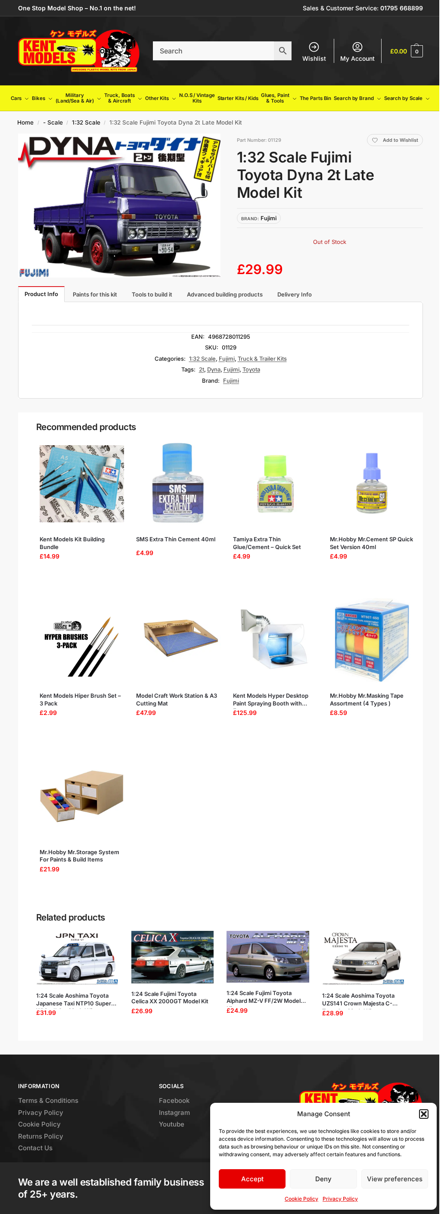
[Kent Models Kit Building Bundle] (82, 483)
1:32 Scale (86, 122)
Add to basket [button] (79, 578)
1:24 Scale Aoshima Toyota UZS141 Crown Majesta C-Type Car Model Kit (358, 999)
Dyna (213, 369)
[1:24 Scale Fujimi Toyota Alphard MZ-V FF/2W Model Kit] (268, 957)
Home (25, 122)
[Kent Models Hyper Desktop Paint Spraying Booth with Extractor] (275, 640)
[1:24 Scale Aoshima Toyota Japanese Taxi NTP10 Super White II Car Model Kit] (77, 958)
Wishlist (314, 58)
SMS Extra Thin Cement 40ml (175, 539)
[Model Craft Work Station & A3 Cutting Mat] (178, 640)
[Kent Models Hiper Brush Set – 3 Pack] (82, 640)
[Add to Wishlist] (110, 449)
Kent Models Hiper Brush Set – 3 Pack (80, 699)
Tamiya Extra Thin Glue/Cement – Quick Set (267, 543)
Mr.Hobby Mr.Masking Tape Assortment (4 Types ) (367, 699)
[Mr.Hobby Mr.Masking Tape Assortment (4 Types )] (372, 640)
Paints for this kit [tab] (95, 294)
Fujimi (227, 358)
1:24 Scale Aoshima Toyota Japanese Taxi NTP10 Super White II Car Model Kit (73, 999)
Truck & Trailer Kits (262, 358)
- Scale (53, 122)
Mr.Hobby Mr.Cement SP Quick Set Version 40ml (371, 543)
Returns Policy (40, 1136)
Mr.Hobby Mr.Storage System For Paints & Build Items (79, 856)
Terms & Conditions (48, 1100)
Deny (323, 1179)
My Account (357, 58)
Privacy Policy (340, 1198)
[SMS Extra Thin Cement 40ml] (178, 483)
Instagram (174, 1112)
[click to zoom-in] (119, 206)
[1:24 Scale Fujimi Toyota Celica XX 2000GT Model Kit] (172, 957)
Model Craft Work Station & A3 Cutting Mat (176, 699)
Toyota (251, 369)
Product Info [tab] (41, 293)
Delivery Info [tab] (294, 294)
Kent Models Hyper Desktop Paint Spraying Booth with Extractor (270, 699)
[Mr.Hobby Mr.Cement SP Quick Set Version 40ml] (372, 483)
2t (201, 369)
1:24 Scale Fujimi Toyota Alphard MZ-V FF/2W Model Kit (264, 997)
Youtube (171, 1124)
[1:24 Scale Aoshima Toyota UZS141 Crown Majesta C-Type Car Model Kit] (363, 958)
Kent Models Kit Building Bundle (72, 543)
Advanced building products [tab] (225, 294)
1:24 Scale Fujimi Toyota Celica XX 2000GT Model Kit (169, 997)
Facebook (174, 1100)
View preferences (394, 1179)
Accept (252, 1179)
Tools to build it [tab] (152, 294)
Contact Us (35, 1148)
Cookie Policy (301, 1198)
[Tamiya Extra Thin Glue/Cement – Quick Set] (275, 483)
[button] (423, 1114)
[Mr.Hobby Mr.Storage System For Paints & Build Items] (82, 796)
